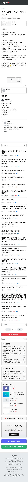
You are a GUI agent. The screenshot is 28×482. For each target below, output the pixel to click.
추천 (3, 117)
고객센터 (20, 469)
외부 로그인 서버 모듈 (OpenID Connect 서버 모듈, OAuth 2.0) (17, 393)
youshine (5, 166)
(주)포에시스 (11, 460)
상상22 (5, 173)
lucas (4, 290)
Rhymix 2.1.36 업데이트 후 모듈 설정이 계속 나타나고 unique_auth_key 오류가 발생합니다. (13, 161)
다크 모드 (17, 471)
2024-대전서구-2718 (17, 464)
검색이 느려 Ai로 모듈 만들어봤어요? (11, 287)
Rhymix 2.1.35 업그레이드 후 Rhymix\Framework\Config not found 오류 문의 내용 (13, 250)
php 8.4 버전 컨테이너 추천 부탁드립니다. (13, 184)
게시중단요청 (15, 469)
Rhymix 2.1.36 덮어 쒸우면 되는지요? (12, 177)
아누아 (4, 211)
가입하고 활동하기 (14, 334)
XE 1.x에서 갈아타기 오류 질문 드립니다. (13, 170)
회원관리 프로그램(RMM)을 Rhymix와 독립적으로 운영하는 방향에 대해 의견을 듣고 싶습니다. (13, 240)
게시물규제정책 (20, 467)
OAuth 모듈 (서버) (14, 398)
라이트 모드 (10, 471)
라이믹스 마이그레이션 (7, 200)
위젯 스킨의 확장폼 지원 (8, 375)
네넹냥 (8, 89)
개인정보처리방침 (12, 467)
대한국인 (5, 283)
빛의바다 (5, 155)
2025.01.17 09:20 (8, 101)
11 (17, 263)
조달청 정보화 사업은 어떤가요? (10, 231)
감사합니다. (5, 355)
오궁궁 (4, 18)
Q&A (4, 8)
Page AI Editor (13, 409)
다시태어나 (5, 195)
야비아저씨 (7, 99)
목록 (26, 85)
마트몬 (4, 311)
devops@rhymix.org (14, 476)
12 (19, 320)
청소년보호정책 (9, 469)
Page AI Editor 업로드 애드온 (16, 403)
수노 (4, 202)
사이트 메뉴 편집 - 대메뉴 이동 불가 (10, 376)
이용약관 (6, 467)
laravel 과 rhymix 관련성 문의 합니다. (12, 215)
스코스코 (5, 234)
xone (4, 180)
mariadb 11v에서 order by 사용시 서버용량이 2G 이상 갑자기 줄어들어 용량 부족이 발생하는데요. (14, 270)
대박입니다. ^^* (6, 357)
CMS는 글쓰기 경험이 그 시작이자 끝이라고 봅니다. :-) (14, 361)
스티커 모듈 (12, 387)
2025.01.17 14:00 (10, 123)
